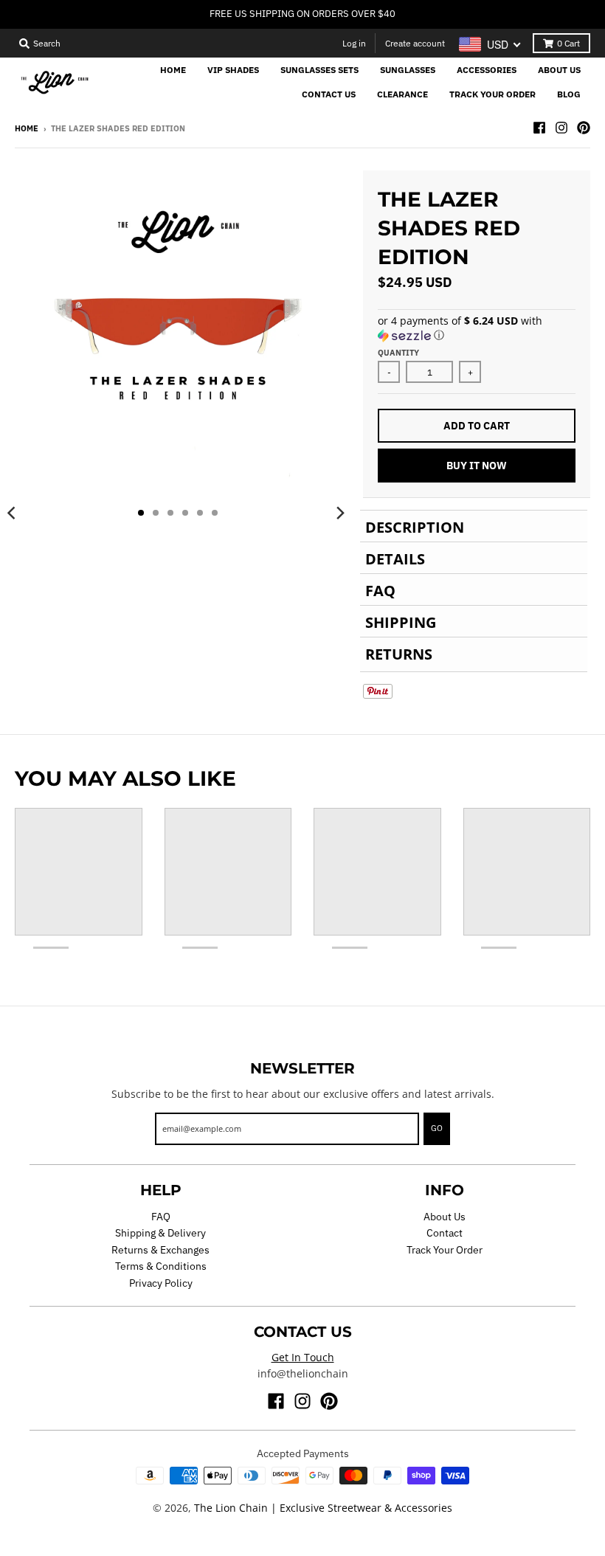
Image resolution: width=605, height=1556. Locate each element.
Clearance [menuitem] (402, 94)
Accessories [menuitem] (486, 69)
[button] (476, 328)
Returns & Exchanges (160, 1249)
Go (437, 1128)
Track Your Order (445, 1249)
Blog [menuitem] (569, 94)
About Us (445, 1216)
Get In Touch (303, 1357)
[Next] (339, 513)
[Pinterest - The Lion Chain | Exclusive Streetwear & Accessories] (583, 127)
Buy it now (476, 465)
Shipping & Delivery (160, 1232)
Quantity (398, 352)
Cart (568, 43)
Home (26, 128)
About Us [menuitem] (559, 69)
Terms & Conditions (161, 1266)
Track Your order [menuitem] (492, 94)
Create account (415, 43)
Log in (354, 43)
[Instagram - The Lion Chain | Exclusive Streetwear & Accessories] (561, 127)
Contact (444, 1232)
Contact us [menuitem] (329, 94)
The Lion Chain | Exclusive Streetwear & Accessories (323, 1508)
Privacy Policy (161, 1283)
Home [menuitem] (173, 69)
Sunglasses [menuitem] (407, 69)
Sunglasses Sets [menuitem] (319, 69)
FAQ (160, 1216)
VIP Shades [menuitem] (233, 69)
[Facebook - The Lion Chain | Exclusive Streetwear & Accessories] (539, 127)
